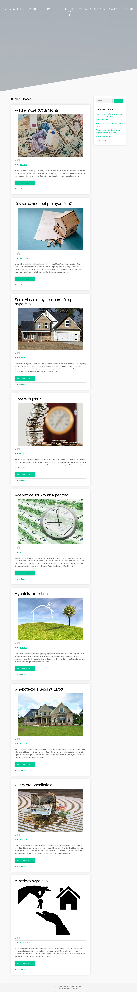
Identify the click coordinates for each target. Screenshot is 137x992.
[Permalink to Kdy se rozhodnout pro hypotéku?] (50, 229)
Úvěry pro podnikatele (33, 785)
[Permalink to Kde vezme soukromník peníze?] (50, 521)
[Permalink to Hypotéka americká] (50, 619)
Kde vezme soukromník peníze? (41, 495)
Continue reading (26, 183)
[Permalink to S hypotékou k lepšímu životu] (50, 714)
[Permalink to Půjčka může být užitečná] (50, 135)
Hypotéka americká (31, 593)
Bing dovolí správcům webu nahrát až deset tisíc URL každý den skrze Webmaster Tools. (109, 116)
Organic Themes (75, 988)
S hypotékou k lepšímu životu (39, 689)
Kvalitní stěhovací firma (104, 137)
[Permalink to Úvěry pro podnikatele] (50, 810)
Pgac (68, 15)
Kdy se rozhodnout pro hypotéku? (43, 203)
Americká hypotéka (31, 881)
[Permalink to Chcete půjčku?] (50, 424)
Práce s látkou (101, 141)
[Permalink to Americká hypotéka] (50, 910)
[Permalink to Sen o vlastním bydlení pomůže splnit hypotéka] (50, 329)
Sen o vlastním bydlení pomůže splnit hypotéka (46, 301)
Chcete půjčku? (28, 399)
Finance (23, 189)
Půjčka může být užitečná (36, 110)
